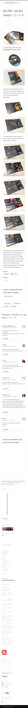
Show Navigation (22, 13)
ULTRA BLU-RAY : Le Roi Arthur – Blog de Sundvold (7, 639)
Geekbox (4, 559)
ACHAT (7, 25)
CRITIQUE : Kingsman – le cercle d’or (7, 594)
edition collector (5, 570)
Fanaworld (5, 377)
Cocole (3, 557)
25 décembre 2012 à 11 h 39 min (9, 362)
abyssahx (4, 567)
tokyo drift (14, 306)
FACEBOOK (5, 519)
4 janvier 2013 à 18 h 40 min (8, 420)
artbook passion (5, 568)
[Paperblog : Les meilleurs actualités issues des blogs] (5, 694)
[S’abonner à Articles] (4, 654)
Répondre (6, 338)
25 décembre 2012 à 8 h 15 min (9, 346)
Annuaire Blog (5, 686)
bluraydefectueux (6, 552)
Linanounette (5, 561)
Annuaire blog (5, 687)
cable (3, 589)
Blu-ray (10, 25)
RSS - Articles (10, 654)
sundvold (7, 20)
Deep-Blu (4, 565)
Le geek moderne (6, 562)
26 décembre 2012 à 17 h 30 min (9, 379)
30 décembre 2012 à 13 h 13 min (9, 396)
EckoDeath (4, 573)
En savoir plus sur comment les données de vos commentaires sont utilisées (13, 482)
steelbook (6, 306)
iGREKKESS (5, 395)
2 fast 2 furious (7, 303)
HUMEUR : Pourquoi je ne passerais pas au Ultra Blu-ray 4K (7, 643)
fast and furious (17, 303)
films (13, 25)
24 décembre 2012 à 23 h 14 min (9, 327)
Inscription (4, 676)
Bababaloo (4, 554)
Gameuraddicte (5, 564)
